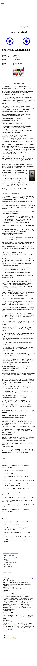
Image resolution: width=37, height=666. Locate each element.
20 (33, 631)
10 (31, 631)
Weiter (5, 631)
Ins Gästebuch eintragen (27, 578)
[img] (18, 16)
